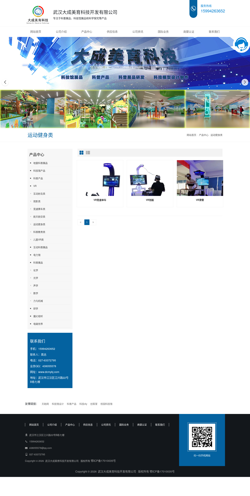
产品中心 (86, 32)
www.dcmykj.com (48, 372)
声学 (35, 285)
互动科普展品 (40, 247)
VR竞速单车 (100, 200)
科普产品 (38, 178)
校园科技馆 (106, 403)
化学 (35, 270)
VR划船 (150, 200)
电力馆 (36, 255)
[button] (121, 125)
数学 (35, 293)
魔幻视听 (38, 316)
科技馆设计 (58, 403)
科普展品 (38, 262)
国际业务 (163, 32)
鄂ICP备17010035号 (103, 461)
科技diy (83, 403)
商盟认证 (188, 32)
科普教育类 (39, 232)
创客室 (93, 403)
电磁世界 (38, 323)
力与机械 (38, 300)
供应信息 (112, 32)
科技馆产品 (39, 170)
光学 (35, 277)
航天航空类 (39, 216)
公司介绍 (61, 32)
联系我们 (214, 32)
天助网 (45, 403)
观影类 (36, 201)
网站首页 (35, 32)
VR (35, 186)
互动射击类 (39, 193)
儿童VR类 (38, 239)
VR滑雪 (200, 200)
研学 (35, 308)
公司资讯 (137, 32)
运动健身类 (216, 135)
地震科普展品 (40, 163)
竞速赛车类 (39, 209)
